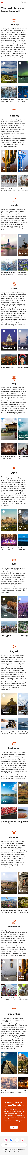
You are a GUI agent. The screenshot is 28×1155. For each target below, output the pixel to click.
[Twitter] (17, 1140)
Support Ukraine (20, 1149)
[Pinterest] (22, 1140)
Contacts (12, 1149)
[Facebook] (11, 1140)
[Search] (18, 2)
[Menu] (24, 2)
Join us (14, 1127)
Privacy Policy (9, 1151)
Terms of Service (18, 1151)
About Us (6, 1149)
